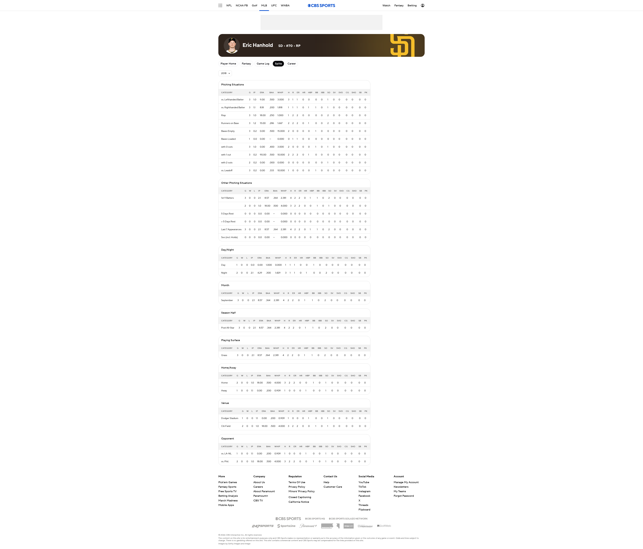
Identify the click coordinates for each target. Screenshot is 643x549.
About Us (259, 482)
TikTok (362, 487)
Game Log (263, 63)
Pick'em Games (227, 482)
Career (292, 63)
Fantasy (246, 63)
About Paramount (264, 491)
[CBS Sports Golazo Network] (348, 518)
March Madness (228, 500)
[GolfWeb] (384, 526)
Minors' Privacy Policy (302, 491)
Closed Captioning (300, 497)
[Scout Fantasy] (365, 526)
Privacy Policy (297, 487)
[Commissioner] (330, 524)
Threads (363, 505)
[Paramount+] (308, 525)
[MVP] (349, 524)
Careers (258, 487)
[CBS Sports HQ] (315, 518)
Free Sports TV (227, 491)
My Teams (400, 491)
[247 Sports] (263, 525)
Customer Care (333, 487)
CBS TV (258, 500)
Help (326, 482)
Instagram (365, 491)
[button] (220, 5)
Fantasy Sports (227, 487)
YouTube (364, 482)
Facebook (364, 496)
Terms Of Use (297, 482)
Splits (278, 63)
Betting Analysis (228, 496)
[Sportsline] (287, 525)
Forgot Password (404, 496)
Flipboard (364, 509)
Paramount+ (260, 496)
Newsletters (401, 487)
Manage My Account (406, 482)
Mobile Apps (226, 505)
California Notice (299, 502)
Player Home (228, 63)
